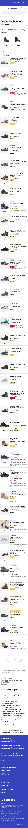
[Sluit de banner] (25, 3)
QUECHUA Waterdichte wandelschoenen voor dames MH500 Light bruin (17, 149)
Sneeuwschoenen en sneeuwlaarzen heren (12, 726)
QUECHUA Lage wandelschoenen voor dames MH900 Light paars (17, 305)
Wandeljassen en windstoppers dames (11, 730)
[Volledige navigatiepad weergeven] (2, 17)
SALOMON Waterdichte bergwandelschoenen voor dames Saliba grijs (17, 408)
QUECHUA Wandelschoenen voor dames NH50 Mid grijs (18, 290)
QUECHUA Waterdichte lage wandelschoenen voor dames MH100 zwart (17, 552)
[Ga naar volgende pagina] (20, 660)
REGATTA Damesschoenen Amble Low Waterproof (17, 523)
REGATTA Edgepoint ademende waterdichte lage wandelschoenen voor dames (18, 474)
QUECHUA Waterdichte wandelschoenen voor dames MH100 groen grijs (17, 232)
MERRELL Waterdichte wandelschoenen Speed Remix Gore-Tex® (18, 378)
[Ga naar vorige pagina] (8, 660)
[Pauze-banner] (23, 3)
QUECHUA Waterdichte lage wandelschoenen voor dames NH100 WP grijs (17, 133)
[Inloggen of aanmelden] (21, 8)
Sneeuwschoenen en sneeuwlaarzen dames (12, 705)
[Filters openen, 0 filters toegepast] (3, 51)
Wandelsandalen (5, 697)
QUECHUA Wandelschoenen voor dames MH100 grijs (18, 217)
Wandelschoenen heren (6, 44)
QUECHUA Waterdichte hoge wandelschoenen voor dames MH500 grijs (17, 277)
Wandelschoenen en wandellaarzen (10, 692)
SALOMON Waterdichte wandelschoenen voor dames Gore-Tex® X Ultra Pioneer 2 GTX (18, 364)
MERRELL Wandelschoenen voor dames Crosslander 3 (18, 59)
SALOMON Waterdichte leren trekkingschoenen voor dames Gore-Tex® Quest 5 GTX (18, 393)
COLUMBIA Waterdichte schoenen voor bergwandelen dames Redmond (18, 104)
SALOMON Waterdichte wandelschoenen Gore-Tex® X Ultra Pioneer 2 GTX (18, 162)
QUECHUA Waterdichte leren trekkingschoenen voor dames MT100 (18, 599)
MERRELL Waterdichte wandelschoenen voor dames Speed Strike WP (17, 262)
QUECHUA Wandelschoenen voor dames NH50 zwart (18, 247)
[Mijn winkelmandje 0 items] (25, 8)
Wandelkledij (4, 721)
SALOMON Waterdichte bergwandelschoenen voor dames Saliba (17, 119)
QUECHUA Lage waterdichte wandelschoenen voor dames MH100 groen (17, 508)
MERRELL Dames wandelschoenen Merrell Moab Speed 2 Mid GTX (18, 495)
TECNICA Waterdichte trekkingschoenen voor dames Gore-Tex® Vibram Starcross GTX (18, 440)
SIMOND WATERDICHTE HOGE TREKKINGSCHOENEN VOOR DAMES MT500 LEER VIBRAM (17, 584)
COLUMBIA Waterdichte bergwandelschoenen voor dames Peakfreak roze (17, 73)
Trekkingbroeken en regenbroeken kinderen (12, 724)
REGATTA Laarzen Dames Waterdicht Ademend (16, 204)
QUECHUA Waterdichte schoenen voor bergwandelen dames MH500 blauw (18, 350)
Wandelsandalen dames (7, 699)
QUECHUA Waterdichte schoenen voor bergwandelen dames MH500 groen (18, 321)
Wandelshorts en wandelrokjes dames (11, 709)
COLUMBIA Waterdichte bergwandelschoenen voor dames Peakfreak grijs (17, 88)
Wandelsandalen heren (7, 703)
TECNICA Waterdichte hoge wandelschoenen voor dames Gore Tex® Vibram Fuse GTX (17, 643)
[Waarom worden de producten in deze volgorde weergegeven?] (2, 55)
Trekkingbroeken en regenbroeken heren (12, 732)
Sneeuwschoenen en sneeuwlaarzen (10, 711)
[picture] (4, 62)
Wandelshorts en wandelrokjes (9, 701)
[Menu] (3, 8)
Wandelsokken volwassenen (8, 707)
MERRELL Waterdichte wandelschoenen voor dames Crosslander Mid (17, 190)
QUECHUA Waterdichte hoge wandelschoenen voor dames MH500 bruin (17, 175)
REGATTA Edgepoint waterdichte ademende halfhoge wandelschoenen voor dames (18, 424)
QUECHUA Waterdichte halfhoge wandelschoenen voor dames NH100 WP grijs (18, 335)
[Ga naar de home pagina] (12, 8)
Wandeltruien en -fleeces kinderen (10, 719)
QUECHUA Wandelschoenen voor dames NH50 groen (18, 613)
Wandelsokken (5, 717)
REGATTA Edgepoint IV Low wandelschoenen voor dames (17, 455)
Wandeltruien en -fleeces (8, 728)
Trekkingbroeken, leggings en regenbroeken (13, 713)
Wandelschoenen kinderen (17, 44)
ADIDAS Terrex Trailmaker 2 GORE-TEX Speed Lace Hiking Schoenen (17, 539)
